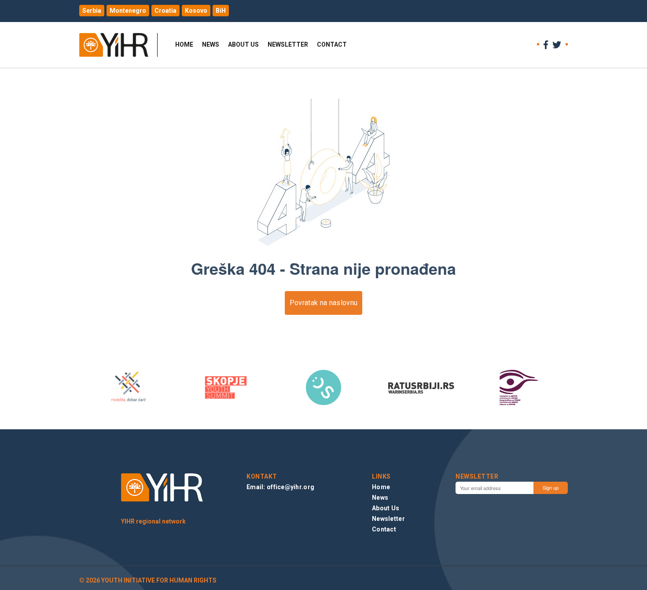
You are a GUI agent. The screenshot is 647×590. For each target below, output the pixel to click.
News (210, 44)
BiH (221, 10)
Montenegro (128, 10)
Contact (332, 44)
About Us (243, 44)
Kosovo (196, 10)
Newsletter (288, 44)
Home (184, 44)
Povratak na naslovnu (323, 303)
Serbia (91, 10)
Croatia (165, 10)
